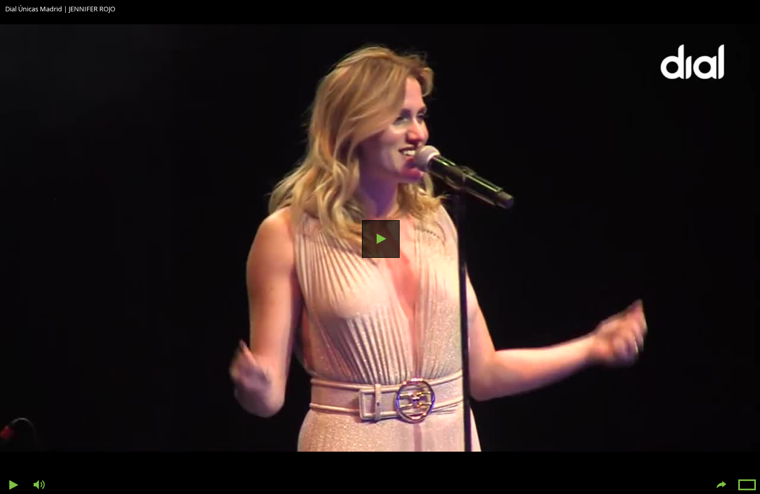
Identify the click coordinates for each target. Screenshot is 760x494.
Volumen (39, 485)
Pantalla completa (747, 485)
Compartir (721, 485)
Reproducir (381, 239)
